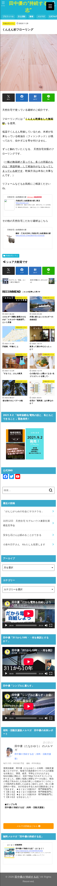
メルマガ (41, 16)
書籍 (31, 16)
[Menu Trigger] (50, 6)
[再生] (6, 625)
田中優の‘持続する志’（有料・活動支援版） (33, 756)
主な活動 (21, 16)
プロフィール (8, 16)
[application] (28, 613)
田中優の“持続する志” (28, 7)
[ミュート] (46, 625)
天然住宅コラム (9, 23)
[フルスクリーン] (50, 625)
